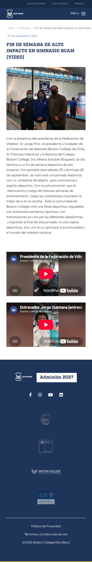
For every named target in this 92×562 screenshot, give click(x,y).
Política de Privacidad (46, 526)
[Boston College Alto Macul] (14, 13)
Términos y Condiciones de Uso (46, 534)
